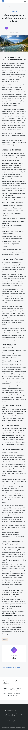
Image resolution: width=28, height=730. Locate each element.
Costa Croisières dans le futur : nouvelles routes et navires (12, 694)
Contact (20, 720)
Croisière (8, 7)
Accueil (3, 7)
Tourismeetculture (9, 710)
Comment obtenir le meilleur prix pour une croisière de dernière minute (14, 689)
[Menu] (24, 1)
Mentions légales (11, 720)
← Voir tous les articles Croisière (11, 667)
